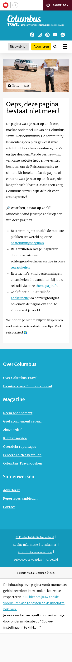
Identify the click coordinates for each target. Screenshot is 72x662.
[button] (57, 5)
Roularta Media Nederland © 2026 (36, 572)
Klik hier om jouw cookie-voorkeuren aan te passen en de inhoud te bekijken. (34, 603)
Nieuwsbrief (18, 46)
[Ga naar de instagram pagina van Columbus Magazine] (39, 34)
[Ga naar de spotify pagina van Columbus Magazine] (62, 34)
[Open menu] (65, 46)
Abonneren (41, 46)
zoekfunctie (20, 298)
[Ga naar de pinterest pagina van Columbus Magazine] (47, 34)
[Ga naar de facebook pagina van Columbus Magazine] (32, 34)
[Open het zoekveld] (55, 46)
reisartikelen (20, 267)
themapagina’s (46, 286)
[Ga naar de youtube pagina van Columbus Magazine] (55, 34)
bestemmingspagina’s (27, 243)
